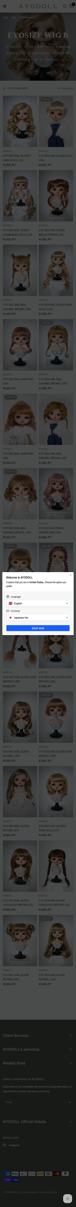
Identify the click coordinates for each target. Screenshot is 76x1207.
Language (16, 596)
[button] (38, 603)
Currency (15, 611)
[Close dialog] (71, 575)
